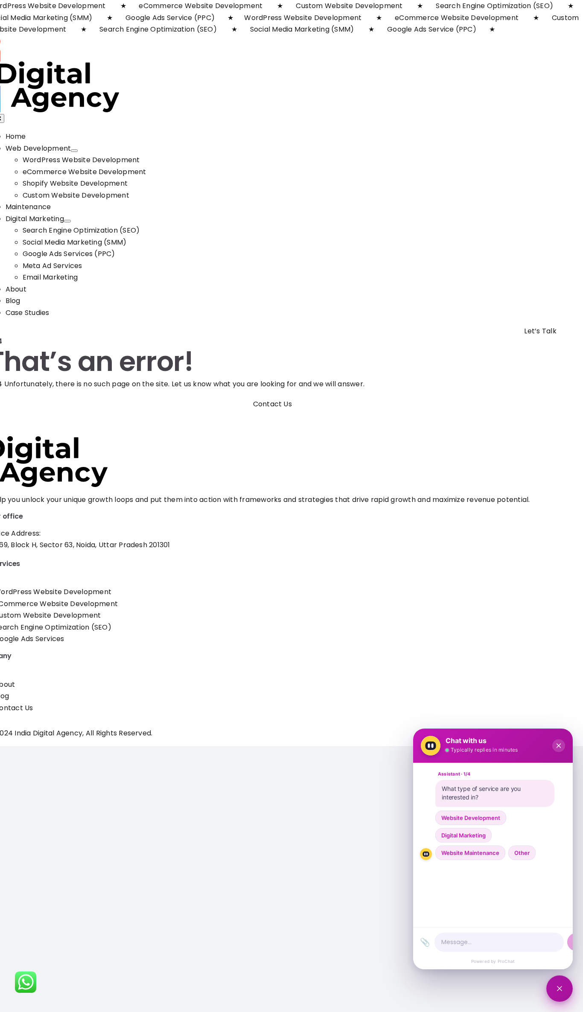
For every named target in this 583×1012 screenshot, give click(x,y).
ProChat (506, 961)
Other (522, 852)
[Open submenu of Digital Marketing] (67, 221)
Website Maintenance (470, 852)
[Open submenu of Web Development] (74, 150)
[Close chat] (559, 988)
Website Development (470, 817)
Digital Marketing (463, 835)
